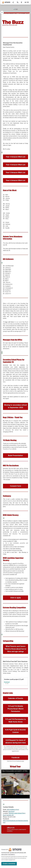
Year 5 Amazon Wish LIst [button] (15, 172)
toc (2, 12)
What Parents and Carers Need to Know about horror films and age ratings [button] (15, 648)
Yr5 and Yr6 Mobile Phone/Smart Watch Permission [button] (16, 708)
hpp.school (11, 811)
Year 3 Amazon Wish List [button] (15, 157)
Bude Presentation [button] (15, 455)
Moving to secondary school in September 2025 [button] (15, 406)
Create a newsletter (9, 863)
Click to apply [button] (15, 598)
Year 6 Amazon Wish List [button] (15, 180)
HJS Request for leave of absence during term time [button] (15, 741)
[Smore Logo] (6, 2)
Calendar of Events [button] (15, 698)
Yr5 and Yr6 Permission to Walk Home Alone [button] (15, 720)
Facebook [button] (15, 758)
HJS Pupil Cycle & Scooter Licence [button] (15, 731)
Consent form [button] (15, 486)
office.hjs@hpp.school (13, 809)
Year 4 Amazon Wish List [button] (15, 165)
